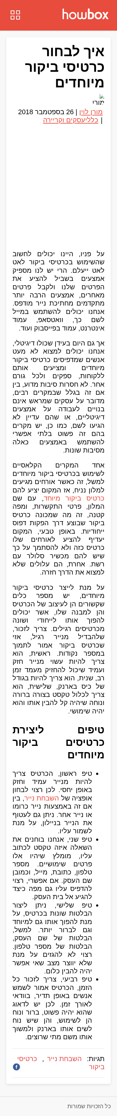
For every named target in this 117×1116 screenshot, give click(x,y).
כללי (91, 120)
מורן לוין (91, 112)
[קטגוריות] (15, 16)
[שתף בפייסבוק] (16, 1067)
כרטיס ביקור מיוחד (74, 498)
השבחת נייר (41, 798)
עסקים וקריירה (64, 120)
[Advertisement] (58, 184)
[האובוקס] (85, 14)
